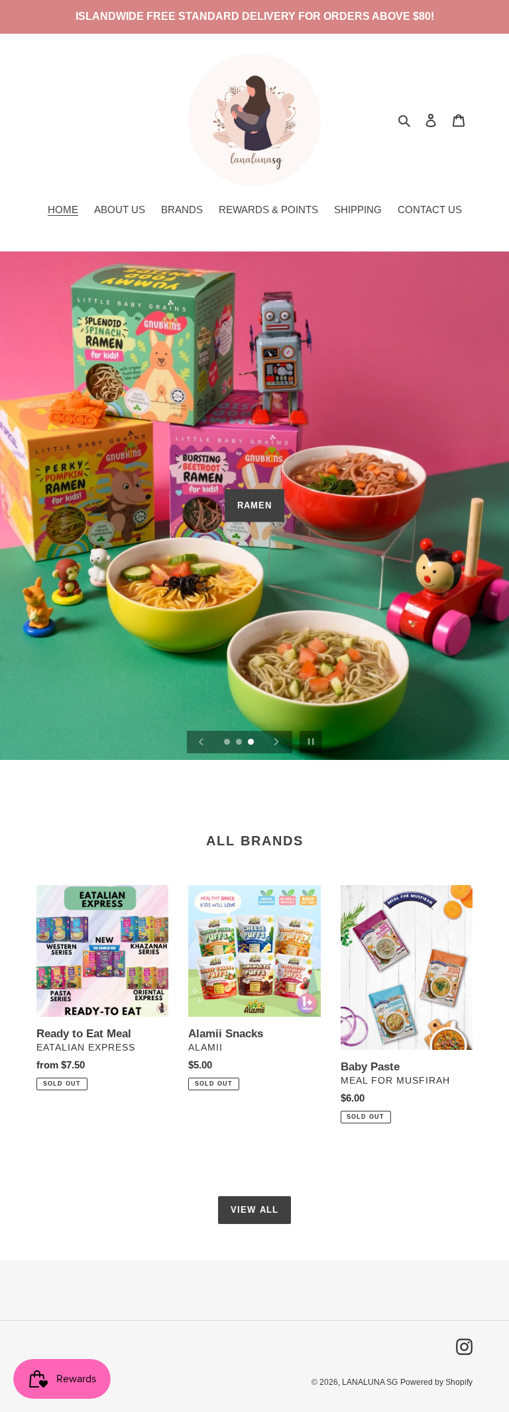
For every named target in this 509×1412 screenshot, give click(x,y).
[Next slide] (276, 742)
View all (254, 1210)
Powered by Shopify (436, 1382)
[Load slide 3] (252, 743)
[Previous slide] (201, 742)
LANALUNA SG (370, 1382)
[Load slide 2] (240, 743)
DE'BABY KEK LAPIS (254, 516)
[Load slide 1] (228, 743)
